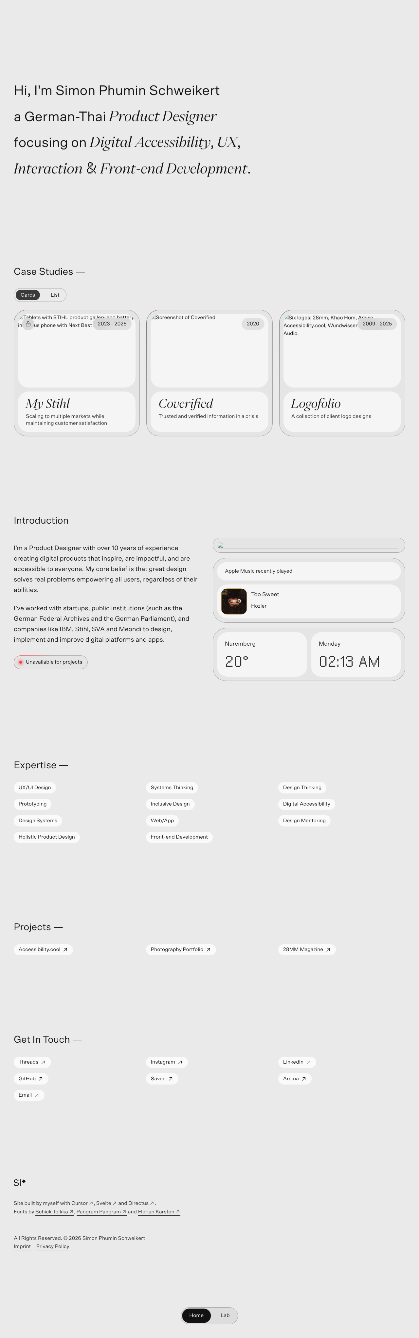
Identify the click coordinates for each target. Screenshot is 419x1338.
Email (31, 1097)
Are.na (297, 1080)
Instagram (169, 1064)
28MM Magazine (309, 951)
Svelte (106, 1204)
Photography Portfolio (183, 951)
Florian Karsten (159, 1212)
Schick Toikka (54, 1212)
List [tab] (55, 295)
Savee (164, 1080)
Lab (225, 1315)
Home (196, 1315)
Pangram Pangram (102, 1212)
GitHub (33, 1080)
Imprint (22, 1247)
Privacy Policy (52, 1247)
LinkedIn (299, 1064)
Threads (34, 1064)
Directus (141, 1204)
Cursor (82, 1204)
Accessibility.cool (45, 951)
